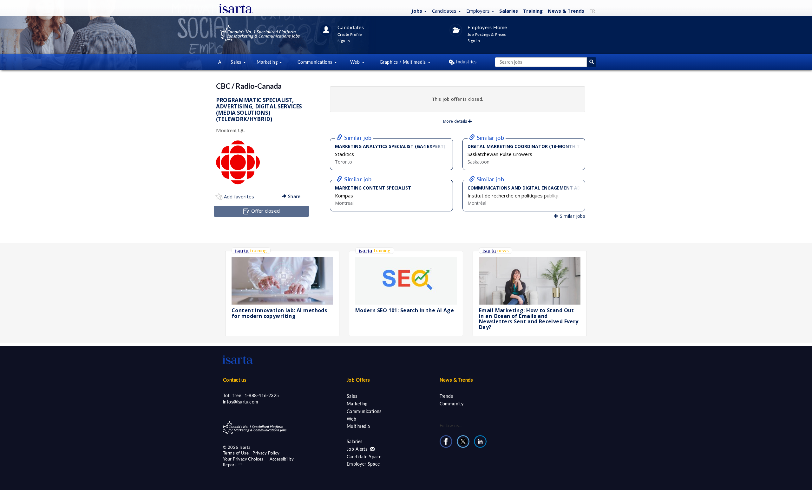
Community (452, 403)
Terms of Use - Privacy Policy (251, 452)
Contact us (234, 380)
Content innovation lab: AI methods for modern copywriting (279, 313)
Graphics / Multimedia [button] (403, 62)
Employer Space (363, 464)
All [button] (220, 62)
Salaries (508, 11)
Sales (352, 396)
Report (230, 464)
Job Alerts (358, 449)
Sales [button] (237, 62)
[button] (418, 10)
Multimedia (358, 426)
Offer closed (265, 211)
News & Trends (456, 380)
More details (455, 121)
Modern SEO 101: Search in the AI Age (404, 310)
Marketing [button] (268, 62)
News (566, 11)
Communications (364, 411)
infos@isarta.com (241, 401)
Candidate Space (364, 456)
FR (592, 11)
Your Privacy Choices (243, 458)
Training (533, 11)
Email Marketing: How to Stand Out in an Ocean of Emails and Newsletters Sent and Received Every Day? (529, 319)
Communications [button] (316, 62)
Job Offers (358, 380)
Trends (446, 396)
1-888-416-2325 (262, 395)
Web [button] (355, 62)
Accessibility (282, 458)
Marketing (357, 403)
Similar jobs (572, 216)
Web (351, 419)
